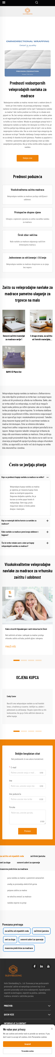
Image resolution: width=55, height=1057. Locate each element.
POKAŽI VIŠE (10, 646)
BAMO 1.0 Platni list (14, 372)
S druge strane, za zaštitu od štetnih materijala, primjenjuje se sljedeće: (41, 338)
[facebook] (34, 966)
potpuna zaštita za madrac (17, 890)
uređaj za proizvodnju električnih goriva (22, 884)
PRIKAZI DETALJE (14, 321)
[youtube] (48, 966)
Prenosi (27, 831)
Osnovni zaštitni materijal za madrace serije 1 (14, 337)
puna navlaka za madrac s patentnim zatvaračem (25, 878)
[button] (16, 660)
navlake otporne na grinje (16, 903)
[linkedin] (41, 966)
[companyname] (27, 11)
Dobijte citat (27, 158)
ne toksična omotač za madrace (19, 897)
